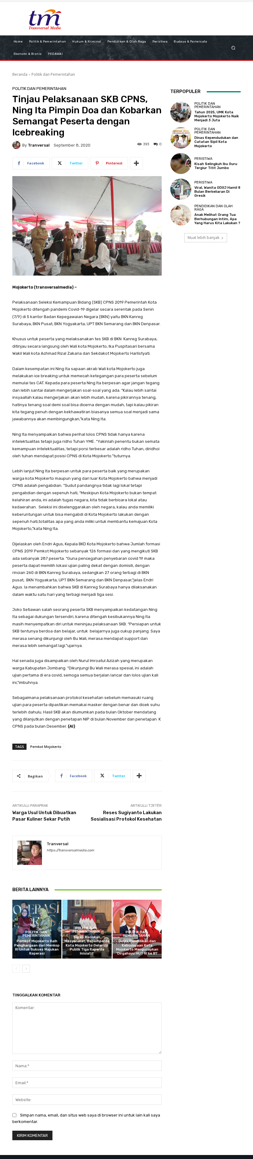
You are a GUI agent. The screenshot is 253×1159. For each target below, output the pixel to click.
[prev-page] (16, 969)
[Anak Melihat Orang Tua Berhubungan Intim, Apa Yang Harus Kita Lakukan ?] (180, 214)
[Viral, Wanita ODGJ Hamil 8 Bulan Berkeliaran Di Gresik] (180, 189)
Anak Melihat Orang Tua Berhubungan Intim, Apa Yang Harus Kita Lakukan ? (217, 219)
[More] (136, 163)
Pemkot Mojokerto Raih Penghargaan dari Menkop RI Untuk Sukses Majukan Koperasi (37, 947)
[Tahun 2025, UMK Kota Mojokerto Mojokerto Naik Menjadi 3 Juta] (180, 112)
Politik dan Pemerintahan (53, 74)
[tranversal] (17, 145)
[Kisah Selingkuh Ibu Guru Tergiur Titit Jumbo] (180, 163)
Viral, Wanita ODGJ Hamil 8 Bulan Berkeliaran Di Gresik (217, 192)
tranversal (39, 145)
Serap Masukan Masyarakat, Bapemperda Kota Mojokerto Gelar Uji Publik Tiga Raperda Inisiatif (87, 945)
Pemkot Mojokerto (45, 746)
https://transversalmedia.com (70, 850)
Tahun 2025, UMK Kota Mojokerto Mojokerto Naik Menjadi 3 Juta (216, 116)
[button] (233, 48)
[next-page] (26, 969)
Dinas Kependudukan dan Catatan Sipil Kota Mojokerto (216, 142)
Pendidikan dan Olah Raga (213, 207)
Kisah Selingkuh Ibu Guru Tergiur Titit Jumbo (215, 166)
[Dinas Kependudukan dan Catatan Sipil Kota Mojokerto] (180, 137)
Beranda (19, 74)
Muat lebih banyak (203, 237)
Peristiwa (203, 158)
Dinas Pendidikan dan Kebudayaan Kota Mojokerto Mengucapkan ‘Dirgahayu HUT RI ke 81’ (137, 947)
